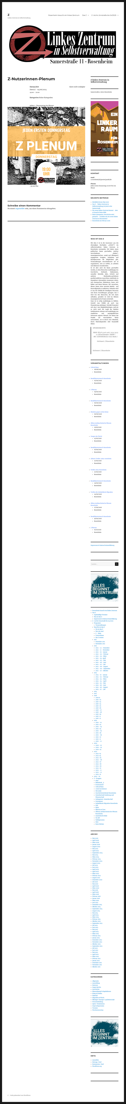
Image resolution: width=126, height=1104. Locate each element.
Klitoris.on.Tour (100, 809)
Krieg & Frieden (97, 993)
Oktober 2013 (96, 921)
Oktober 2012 (96, 944)
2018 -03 (98, 702)
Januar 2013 (96, 938)
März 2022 (95, 873)
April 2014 (95, 915)
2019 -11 (98, 739)
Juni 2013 (95, 927)
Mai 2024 (95, 855)
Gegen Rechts (96, 987)
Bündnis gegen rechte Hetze (99, 412)
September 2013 (97, 923)
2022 (95, 751)
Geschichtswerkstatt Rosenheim (105, 793)
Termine (95, 1008)
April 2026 (95, 840)
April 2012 (95, 954)
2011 (95, 639)
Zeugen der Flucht (96, 436)
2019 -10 (98, 737)
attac (97, 780)
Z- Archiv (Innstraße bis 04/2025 (103, 15)
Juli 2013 (95, 925)
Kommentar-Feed (98, 1064)
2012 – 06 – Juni (100, 662)
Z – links (98, 633)
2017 (95, 693)
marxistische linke (101, 816)
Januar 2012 (96, 960)
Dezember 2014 (97, 904)
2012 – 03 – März (101, 656)
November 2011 (100, 644)
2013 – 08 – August (101, 687)
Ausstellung (96, 983)
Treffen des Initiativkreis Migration (102, 492)
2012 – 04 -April (100, 658)
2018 (95, 695)
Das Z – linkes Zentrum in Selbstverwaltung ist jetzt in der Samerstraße (102, 206)
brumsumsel (99, 785)
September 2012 (97, 946)
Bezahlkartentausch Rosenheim (101, 378)
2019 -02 (98, 724)
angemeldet (20, 208)
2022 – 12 (98, 772)
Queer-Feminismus (98, 1004)
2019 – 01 (98, 722)
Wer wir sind (99, 631)
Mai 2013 (95, 929)
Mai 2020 (95, 884)
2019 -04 (98, 729)
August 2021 (96, 878)
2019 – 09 (98, 735)
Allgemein (95, 981)
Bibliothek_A (99, 782)
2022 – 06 (98, 760)
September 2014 (97, 909)
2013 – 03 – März (100, 679)
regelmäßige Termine (100, 615)
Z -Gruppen (97, 778)
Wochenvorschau (97, 1010)
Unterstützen (99, 635)
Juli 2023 (95, 865)
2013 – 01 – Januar (101, 675)
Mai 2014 (95, 913)
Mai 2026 (95, 838)
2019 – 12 (98, 741)
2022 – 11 (98, 770)
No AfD (97, 818)
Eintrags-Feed (96, 1062)
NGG (96, 822)
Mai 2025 (95, 849)
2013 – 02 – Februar (101, 677)
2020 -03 (98, 749)
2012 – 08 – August (101, 666)
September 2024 (97, 853)
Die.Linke (98, 791)
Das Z (84, 15)
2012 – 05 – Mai (100, 660)
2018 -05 (98, 706)
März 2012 (95, 956)
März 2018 (95, 894)
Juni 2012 (95, 950)
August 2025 (96, 846)
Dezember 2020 (97, 880)
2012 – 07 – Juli (100, 664)
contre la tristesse (101, 789)
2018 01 (97, 697)
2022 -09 (98, 766)
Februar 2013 (96, 936)
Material (95, 995)
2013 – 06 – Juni (100, 685)
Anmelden (95, 1060)
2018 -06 (98, 708)
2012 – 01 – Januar (101, 652)
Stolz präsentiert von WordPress (20, 1095)
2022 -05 (98, 758)
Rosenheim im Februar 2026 (101, 221)
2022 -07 (98, 762)
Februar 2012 (96, 958)
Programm (97, 623)
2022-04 (98, 756)
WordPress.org (97, 1066)
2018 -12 (98, 718)
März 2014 (95, 917)
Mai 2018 (95, 890)
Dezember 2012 (97, 940)
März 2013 (95, 934)
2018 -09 (98, 714)
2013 (95, 673)
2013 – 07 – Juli (100, 689)
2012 (95, 646)
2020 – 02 (98, 747)
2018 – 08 (98, 712)
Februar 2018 (96, 896)
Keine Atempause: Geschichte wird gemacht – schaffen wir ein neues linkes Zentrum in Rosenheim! (105, 217)
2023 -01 (98, 774)
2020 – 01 (98, 745)
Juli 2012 (95, 948)
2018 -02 (98, 700)
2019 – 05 (98, 731)
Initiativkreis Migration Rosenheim (106, 803)
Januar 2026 (96, 844)
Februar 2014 (96, 919)
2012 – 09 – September (102, 668)
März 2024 (95, 857)
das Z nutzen (99, 637)
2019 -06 (98, 733)
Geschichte (95, 989)
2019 (95, 720)
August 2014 (96, 911)
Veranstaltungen (100, 625)
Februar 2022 (96, 875)
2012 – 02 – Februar (101, 654)
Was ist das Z (98, 617)
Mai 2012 (95, 952)
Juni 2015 (95, 902)
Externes (95, 985)
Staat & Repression (98, 1006)
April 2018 (95, 892)
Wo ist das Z (99, 629)
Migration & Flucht (98, 997)
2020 (95, 743)
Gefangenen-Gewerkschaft (104, 799)
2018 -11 (98, 716)
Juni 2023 (95, 867)
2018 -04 (98, 704)
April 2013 (95, 931)
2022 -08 (98, 764)
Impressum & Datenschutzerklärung (105, 619)
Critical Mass (95, 367)
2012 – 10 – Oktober (101, 671)
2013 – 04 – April (100, 681)
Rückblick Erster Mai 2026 (100, 202)
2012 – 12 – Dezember (102, 648)
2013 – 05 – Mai (100, 683)
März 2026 (95, 842)
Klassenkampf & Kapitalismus (101, 991)
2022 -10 (98, 768)
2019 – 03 (98, 727)
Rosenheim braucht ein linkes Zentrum (63, 15)
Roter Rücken (99, 824)
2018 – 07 (98, 710)
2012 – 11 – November (102, 650)
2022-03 (98, 753)
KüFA (97, 807)
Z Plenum (94, 390)
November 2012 (97, 942)
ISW (96, 805)
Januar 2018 (96, 898)
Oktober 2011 (96, 967)
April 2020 (95, 886)
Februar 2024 (96, 859)
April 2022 (95, 871)
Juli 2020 (95, 882)
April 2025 (95, 851)
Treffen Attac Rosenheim (98, 470)
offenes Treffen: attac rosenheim (101, 459)
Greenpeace (99, 801)
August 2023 (96, 863)
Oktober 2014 (96, 907)
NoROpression (100, 820)
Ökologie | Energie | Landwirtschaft (103, 1000)
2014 (95, 691)
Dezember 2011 (100, 642)
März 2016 (95, 900)
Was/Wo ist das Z (99, 627)
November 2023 (97, 861)
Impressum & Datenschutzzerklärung (102, 545)
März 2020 (95, 888)
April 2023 (95, 869)
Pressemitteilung (97, 1002)
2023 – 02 (97, 776)
